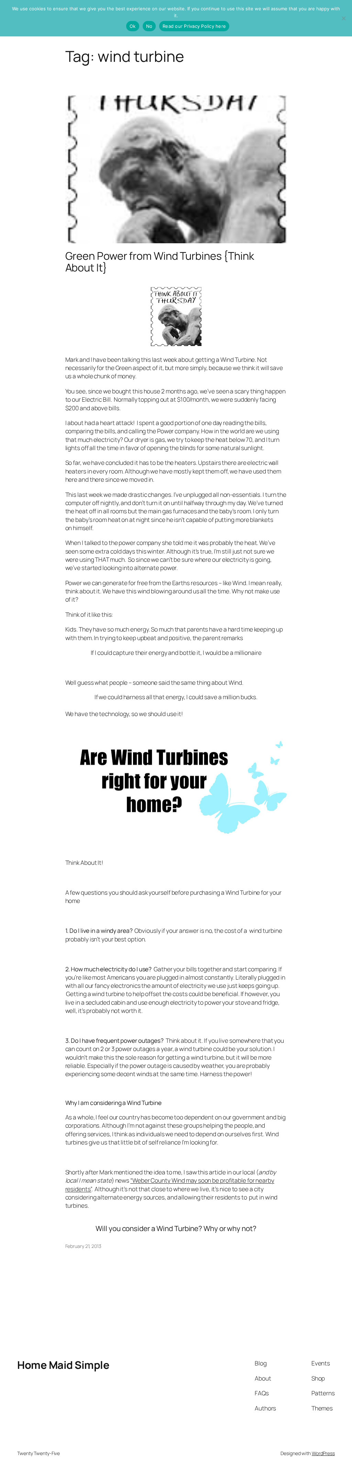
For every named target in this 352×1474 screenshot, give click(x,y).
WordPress (323, 1453)
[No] (343, 18)
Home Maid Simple (63, 1365)
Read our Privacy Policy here (194, 26)
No (149, 26)
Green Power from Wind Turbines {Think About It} (159, 261)
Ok (133, 26)
